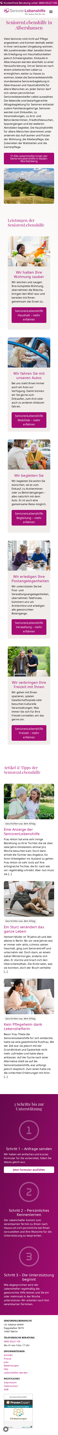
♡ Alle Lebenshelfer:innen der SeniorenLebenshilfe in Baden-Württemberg (29, 158)
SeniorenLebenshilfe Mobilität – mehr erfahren (29, 420)
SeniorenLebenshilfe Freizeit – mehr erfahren (29, 733)
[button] (6, 1429)
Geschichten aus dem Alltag (20, 823)
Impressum (10, 1382)
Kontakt (8, 1355)
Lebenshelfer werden (16, 1372)
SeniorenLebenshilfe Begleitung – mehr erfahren (29, 518)
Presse (7, 1358)
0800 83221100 (12, 1341)
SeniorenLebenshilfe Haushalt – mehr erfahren (29, 315)
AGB (6, 1389)
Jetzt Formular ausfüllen (29, 1170)
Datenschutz (11, 1386)
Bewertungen (11, 1365)
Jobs (6, 1362)
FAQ (6, 1369)
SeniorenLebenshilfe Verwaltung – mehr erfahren (29, 627)
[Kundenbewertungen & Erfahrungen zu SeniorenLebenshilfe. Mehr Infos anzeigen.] (18, 1411)
